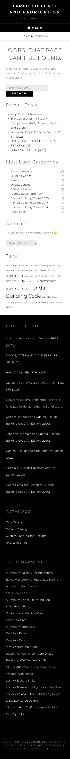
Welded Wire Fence (19, 673)
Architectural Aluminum (27, 193)
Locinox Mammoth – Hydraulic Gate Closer (34, 687)
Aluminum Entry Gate (20, 626)
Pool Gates (33, 302)
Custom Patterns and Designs (26, 535)
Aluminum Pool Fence (21, 586)
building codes (32, 281)
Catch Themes (47, 748)
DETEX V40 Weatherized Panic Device (31, 667)
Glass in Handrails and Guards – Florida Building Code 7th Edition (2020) (32, 420)
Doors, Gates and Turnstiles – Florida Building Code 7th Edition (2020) (30, 488)
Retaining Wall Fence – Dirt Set (27, 660)
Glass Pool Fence (17, 593)
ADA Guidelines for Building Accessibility (41, 265)
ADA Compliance (14, 265)
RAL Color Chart (16, 542)
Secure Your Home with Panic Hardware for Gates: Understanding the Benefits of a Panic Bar (34, 404)
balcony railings (31, 276)
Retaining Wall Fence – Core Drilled (29, 653)
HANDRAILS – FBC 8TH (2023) (26, 372)
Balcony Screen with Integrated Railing (32, 579)
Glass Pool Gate (16, 620)
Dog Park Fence (17, 633)
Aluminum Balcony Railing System (29, 572)
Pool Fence (18, 211)
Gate (44, 297)
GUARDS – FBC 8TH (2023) (28, 150)
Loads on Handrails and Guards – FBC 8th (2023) (33, 342)
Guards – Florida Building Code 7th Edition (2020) (34, 454)
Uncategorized (21, 184)
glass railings (21, 302)
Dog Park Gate (15, 640)
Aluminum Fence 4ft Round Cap (28, 599)
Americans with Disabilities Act (20, 271)
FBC (26, 289)
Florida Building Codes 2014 (29, 207)
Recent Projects (21, 171)
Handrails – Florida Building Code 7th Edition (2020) (31, 471)
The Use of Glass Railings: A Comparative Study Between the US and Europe (35, 123)
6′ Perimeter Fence (19, 606)
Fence (15, 180)
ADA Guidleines (21, 189)
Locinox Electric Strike (20, 680)
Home (26, 36)
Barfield (42, 276)
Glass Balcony (53, 297)
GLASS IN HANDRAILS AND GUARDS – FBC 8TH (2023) (35, 386)
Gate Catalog (14, 522)
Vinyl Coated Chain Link (26, 114)
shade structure (45, 302)
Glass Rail (10, 302)
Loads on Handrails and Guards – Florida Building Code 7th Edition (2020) (33, 437)
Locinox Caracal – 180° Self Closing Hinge (33, 694)
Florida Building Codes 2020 (30, 198)
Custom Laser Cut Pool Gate (24, 613)
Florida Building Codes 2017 (29, 202)
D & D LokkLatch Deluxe (22, 700)
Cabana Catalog (16, 529)
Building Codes (21, 175)
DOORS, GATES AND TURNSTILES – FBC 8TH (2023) (32, 359)
